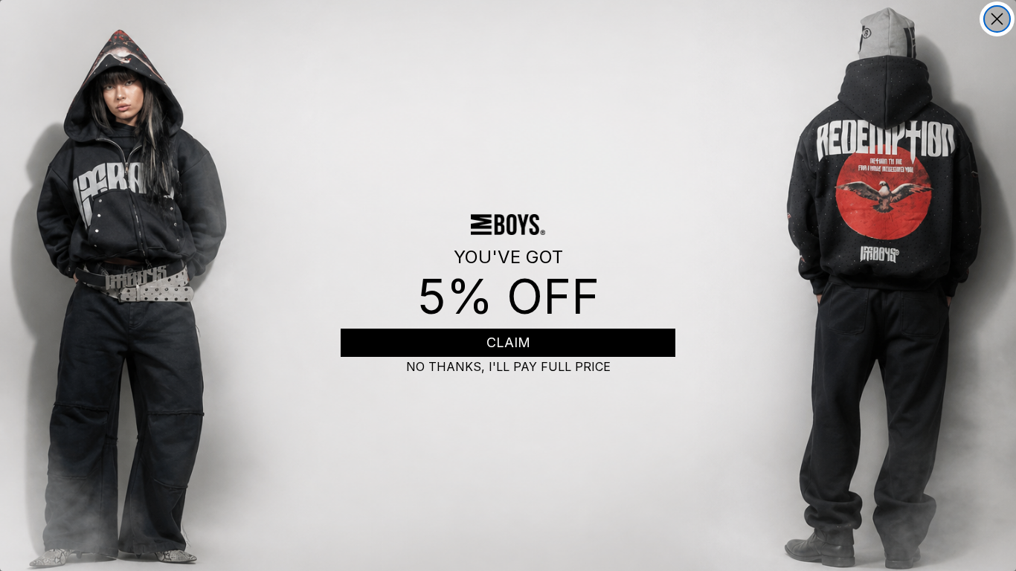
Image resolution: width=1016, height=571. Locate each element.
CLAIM (508, 342)
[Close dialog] (997, 19)
